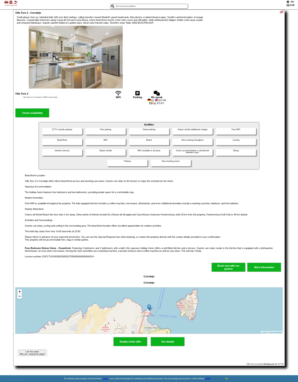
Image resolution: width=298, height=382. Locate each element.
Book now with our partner (228, 267)
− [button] (20, 296)
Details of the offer (130, 341)
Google (105, 378)
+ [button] (20, 291)
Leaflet (264, 332)
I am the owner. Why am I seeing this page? (32, 352)
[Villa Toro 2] (76, 57)
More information (264, 267)
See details (167, 341)
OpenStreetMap (276, 332)
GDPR (208, 378)
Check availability (32, 113)
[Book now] (282, 12)
